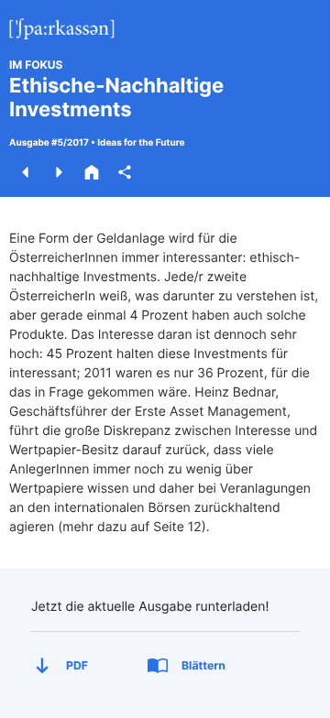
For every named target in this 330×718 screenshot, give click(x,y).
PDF (77, 665)
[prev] (25, 172)
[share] (124, 172)
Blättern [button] (204, 665)
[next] (58, 172)
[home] (91, 172)
